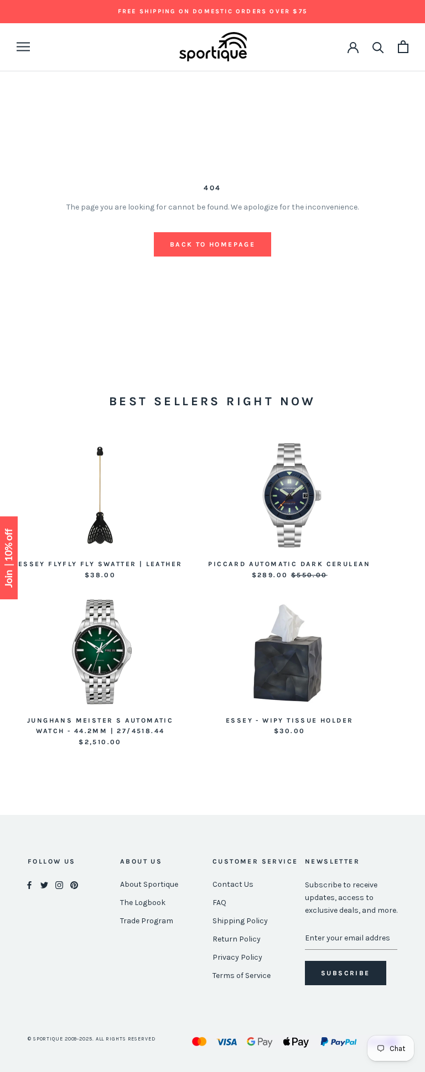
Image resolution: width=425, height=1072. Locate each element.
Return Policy (236, 939)
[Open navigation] (23, 46)
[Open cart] (403, 46)
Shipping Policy (240, 920)
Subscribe (345, 973)
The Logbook (142, 902)
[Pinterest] (74, 884)
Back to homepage (212, 244)
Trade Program (146, 920)
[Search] (378, 47)
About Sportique (149, 884)
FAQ (219, 902)
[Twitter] (44, 884)
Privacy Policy (237, 957)
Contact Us (232, 884)
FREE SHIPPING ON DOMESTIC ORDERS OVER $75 (212, 11)
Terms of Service (241, 975)
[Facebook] (29, 884)
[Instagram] (59, 884)
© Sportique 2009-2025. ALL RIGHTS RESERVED (92, 1039)
